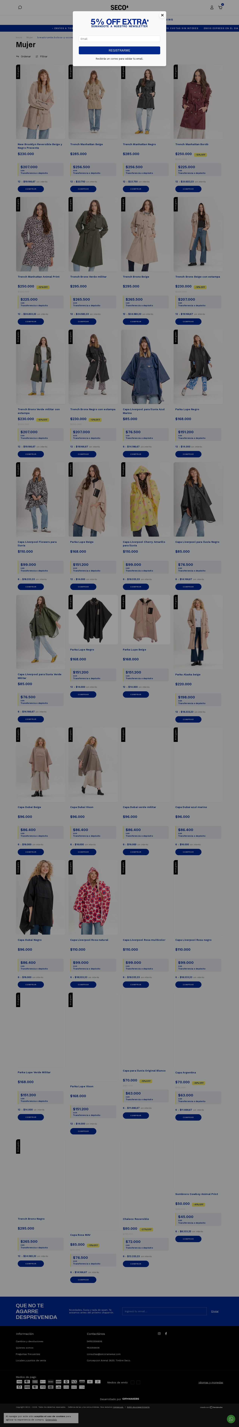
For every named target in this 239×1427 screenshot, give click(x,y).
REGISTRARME (119, 50)
